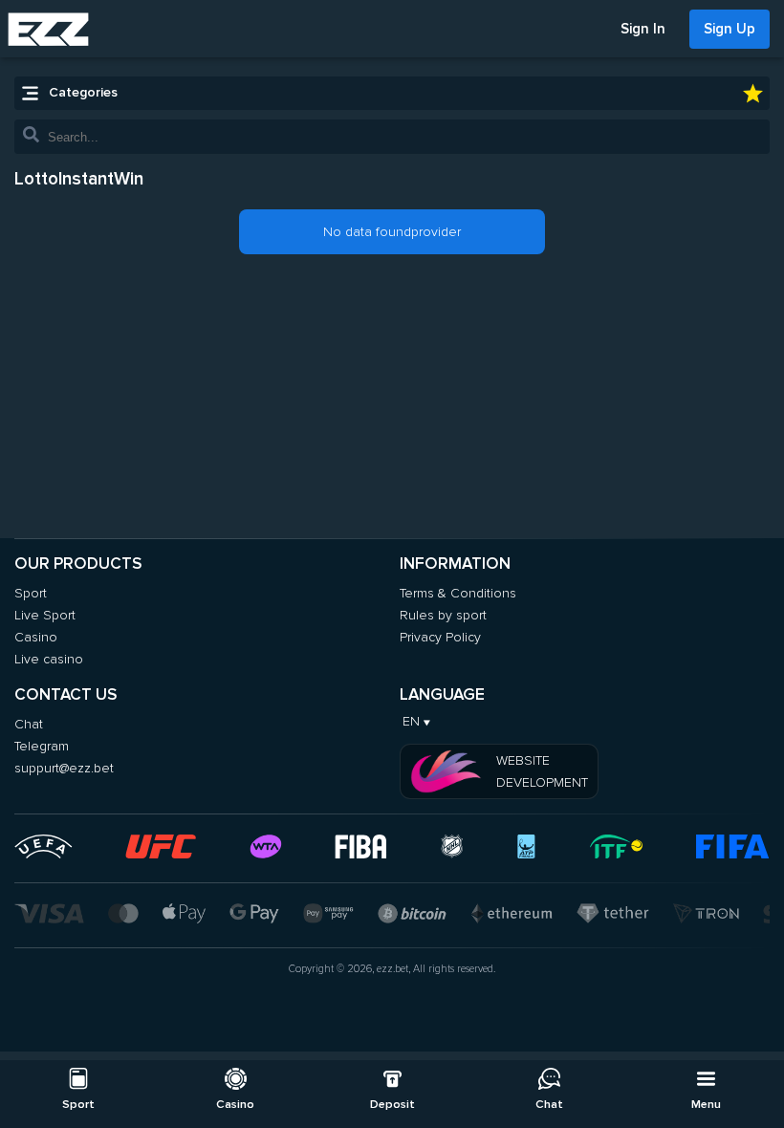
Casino (35, 637)
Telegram (41, 746)
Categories (83, 92)
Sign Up (729, 28)
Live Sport (45, 615)
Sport (30, 593)
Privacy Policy (440, 637)
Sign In (643, 28)
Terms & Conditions (458, 593)
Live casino (48, 659)
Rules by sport (443, 615)
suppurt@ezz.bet (64, 768)
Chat (28, 724)
